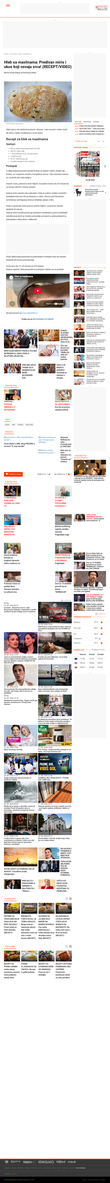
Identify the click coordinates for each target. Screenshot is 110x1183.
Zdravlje (14, 1168)
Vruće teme (9, 432)
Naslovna (7, 1168)
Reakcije (96, 122)
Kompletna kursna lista (99, 649)
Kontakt (14, 1174)
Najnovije (78, 122)
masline (20, 424)
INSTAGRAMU (38, 319)
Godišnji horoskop (95, 186)
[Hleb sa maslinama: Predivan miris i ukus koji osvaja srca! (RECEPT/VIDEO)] (38, 101)
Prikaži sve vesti (81, 141)
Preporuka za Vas (11, 385)
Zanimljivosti (47, 1168)
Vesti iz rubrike (10, 946)
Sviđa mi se (42, 474)
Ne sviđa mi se (60, 474)
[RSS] (104, 267)
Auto (58, 1168)
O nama (72, 1168)
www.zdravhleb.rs (29, 313)
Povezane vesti (10, 899)
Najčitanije (87, 122)
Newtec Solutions (93, 1180)
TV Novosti (65, 1168)
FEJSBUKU (49, 319)
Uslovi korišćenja (80, 1168)
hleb (13, 424)
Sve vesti (77, 267)
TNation (102, 1180)
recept (7, 424)
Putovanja (34, 1168)
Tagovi (7, 419)
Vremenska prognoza (82, 617)
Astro (103, 186)
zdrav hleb (29, 424)
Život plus (21, 1168)
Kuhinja (27, 1168)
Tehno (54, 1168)
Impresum (7, 1174)
